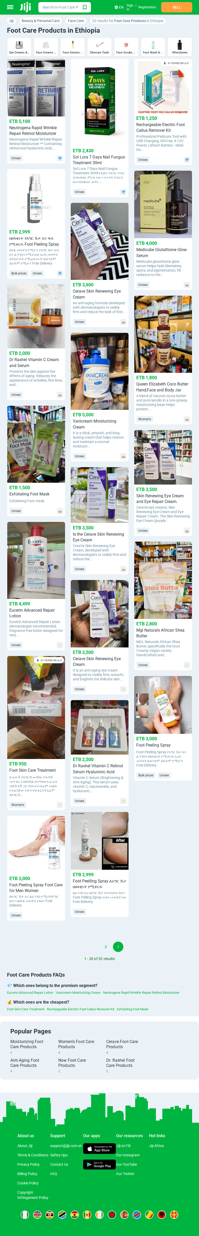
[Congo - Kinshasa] (137, 1215)
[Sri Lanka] (124, 1215)
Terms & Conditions (32, 1155)
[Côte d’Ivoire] (99, 1215)
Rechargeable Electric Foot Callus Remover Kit (80, 1009)
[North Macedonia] (174, 1215)
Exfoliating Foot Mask (132, 1009)
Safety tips (58, 1155)
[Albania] (162, 1215)
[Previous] (81, 947)
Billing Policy (27, 1174)
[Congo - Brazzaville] (149, 1215)
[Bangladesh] (112, 1215)
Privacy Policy (28, 1164)
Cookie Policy (28, 1183)
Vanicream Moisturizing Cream (78, 993)
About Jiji (24, 1146)
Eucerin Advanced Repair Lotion (30, 993)
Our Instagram (128, 1155)
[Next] (118, 947)
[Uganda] (50, 1215)
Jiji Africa (156, 1146)
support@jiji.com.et (66, 1146)
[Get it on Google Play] (99, 1165)
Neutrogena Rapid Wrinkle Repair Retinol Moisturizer (141, 993)
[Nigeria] (25, 1215)
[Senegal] (87, 1215)
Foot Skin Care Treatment (25, 1009)
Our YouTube (126, 1164)
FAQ (53, 1174)
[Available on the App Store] (99, 1149)
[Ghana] (74, 1215)
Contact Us (59, 1164)
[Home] (26, 7)
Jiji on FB (123, 1146)
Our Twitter (125, 1174)
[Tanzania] (62, 1215)
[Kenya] (37, 1215)
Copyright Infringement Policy (32, 1195)
